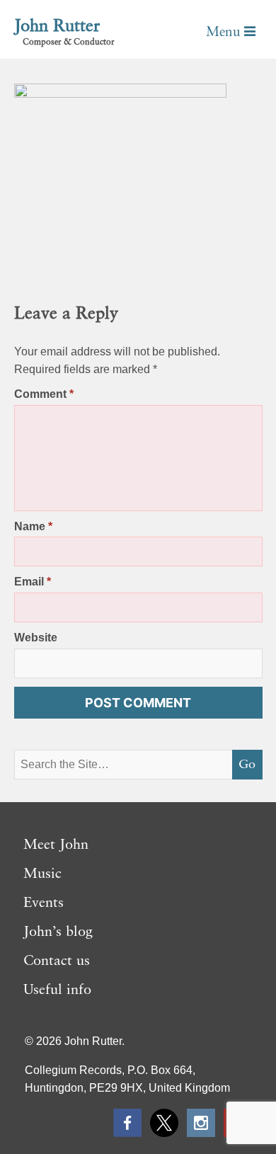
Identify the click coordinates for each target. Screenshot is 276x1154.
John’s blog (58, 932)
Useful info (57, 990)
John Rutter (57, 26)
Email (32, 582)
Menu (225, 32)
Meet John (55, 845)
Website (35, 638)
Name (33, 526)
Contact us (56, 961)
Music (42, 874)
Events (43, 903)
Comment (44, 394)
